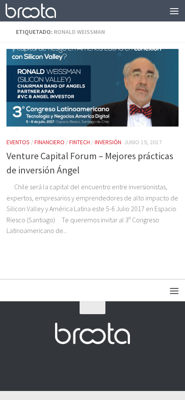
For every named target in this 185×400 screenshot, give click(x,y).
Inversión (108, 142)
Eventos (18, 142)
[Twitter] (85, 367)
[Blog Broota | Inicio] (39, 10)
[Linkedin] (116, 367)
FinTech (79, 142)
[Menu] (174, 10)
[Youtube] (100, 367)
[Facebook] (69, 367)
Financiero (49, 142)
